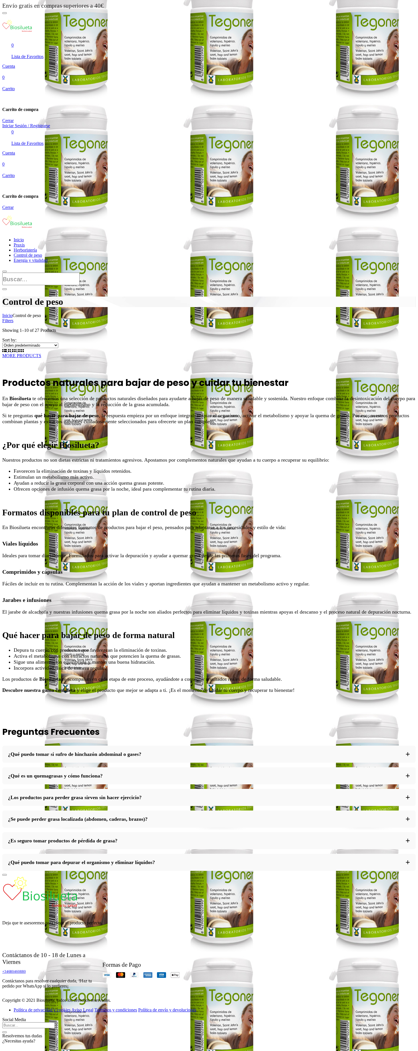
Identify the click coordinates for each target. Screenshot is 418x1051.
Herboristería (25, 250)
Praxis (19, 244)
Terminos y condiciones (115, 1009)
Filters (7, 320)
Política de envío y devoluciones (167, 1009)
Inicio (19, 239)
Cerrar (8, 120)
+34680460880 (14, 971)
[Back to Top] (4, 875)
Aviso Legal (82, 1009)
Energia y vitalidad (30, 260)
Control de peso (28, 255)
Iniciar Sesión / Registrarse (26, 125)
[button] (209, 754)
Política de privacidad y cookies (42, 1009)
